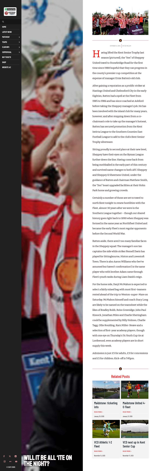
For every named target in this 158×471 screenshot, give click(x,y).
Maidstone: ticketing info (105, 405)
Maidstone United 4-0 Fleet (134, 405)
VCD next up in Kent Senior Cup (134, 444)
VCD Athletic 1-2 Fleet (103, 444)
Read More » (98, 412)
